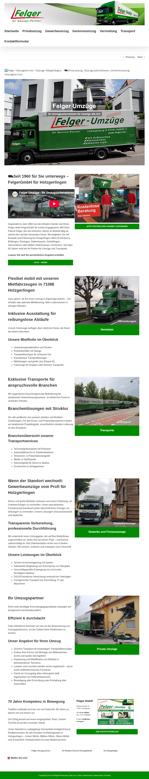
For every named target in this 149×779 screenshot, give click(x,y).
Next (140, 57)
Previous (130, 57)
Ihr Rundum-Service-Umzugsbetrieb (77, 751)
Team (80, 775)
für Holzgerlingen (111, 751)
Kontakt (107, 775)
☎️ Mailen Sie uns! (17, 758)
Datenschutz (98, 775)
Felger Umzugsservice (40, 751)
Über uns (72, 775)
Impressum (87, 775)
